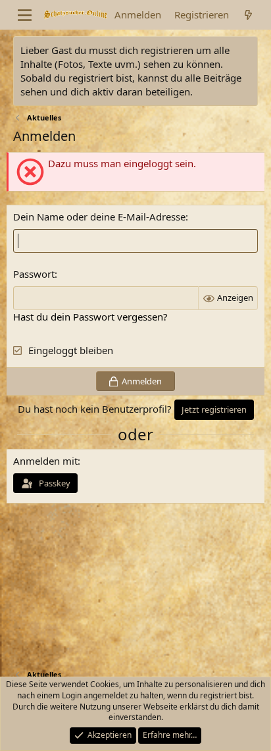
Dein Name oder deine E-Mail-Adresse (99, 216)
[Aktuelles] (248, 15)
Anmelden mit (45, 460)
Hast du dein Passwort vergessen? (90, 316)
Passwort (34, 273)
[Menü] (24, 15)
